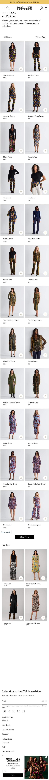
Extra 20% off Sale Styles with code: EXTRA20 (24, 2)
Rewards (5, 734)
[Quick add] (21, 69)
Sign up (13, 775)
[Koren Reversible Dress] (36, 565)
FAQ (3, 747)
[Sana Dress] (13, 604)
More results (5, 532)
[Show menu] (3, 8)
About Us (5, 720)
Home (4, 13)
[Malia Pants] (13, 565)
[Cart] (46, 8)
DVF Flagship (6, 725)
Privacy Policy (32, 706)
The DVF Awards (8, 729)
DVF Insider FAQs (8, 751)
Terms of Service (42, 706)
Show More (24, 537)
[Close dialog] (46, 757)
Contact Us (6, 742)
